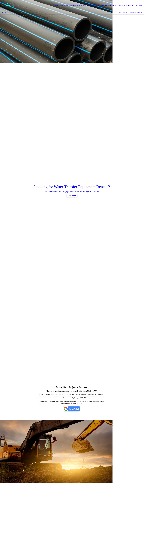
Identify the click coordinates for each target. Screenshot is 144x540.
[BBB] (5, 13)
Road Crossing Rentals (73, 5)
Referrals (122, 5)
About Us (62, 5)
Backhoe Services (86, 5)
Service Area (112, 5)
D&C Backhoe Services (136, 12)
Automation (96, 5)
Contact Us (139, 5)
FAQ (133, 5)
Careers (128, 5)
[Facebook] (2, 13)
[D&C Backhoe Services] (10, 5)
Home (57, 5)
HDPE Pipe (104, 5)
